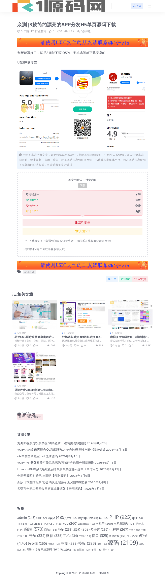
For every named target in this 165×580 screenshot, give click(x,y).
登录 (138, 5)
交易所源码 (124, 523)
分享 (113, 279)
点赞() (142, 279)
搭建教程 (117, 536)
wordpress (86, 523)
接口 (100, 535)
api (41, 518)
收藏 (127, 279)
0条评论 (86, 31)
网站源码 (68, 549)
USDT (55, 523)
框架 (69, 543)
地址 (65, 529)
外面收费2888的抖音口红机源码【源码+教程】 (34, 391)
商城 (50, 529)
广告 (22, 535)
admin (26, 517)
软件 (108, 549)
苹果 (96, 549)
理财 (33, 549)
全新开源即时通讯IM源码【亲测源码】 (43, 476)
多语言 (99, 529)
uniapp (41, 523)
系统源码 (50, 549)
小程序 (118, 529)
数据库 (37, 543)
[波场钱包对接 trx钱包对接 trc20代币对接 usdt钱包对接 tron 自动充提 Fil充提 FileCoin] (82, 315)
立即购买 (84, 222)
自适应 (84, 549)
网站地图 (104, 573)
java (71, 518)
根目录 (54, 543)
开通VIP (84, 231)
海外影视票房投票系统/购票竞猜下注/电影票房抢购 (51, 443)
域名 (81, 529)
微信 (54, 535)
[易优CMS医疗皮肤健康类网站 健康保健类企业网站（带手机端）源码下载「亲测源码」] (34, 315)
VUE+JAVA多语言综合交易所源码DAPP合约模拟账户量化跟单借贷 (61, 449)
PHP (120, 517)
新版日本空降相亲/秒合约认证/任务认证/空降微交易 (52, 482)
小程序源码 (137, 529)
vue (70, 523)
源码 (122, 542)
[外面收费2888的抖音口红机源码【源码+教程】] (34, 367)
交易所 (104, 523)
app (56, 517)
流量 (102, 543)
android (29, 272)
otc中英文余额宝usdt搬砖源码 (37, 456)
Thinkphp (25, 523)
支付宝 (132, 536)
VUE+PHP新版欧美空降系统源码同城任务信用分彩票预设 (55, 462)
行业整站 (40, 31)
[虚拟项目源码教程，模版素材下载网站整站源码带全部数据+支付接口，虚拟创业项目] (130, 315)
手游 (85, 536)
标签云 (94, 573)
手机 (70, 535)
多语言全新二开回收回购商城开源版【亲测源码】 (50, 489)
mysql (86, 518)
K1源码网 (84, 573)
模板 (87, 543)
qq (137, 518)
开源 (37, 535)
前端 (33, 529)
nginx (101, 518)
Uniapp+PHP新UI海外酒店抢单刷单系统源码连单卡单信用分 (58, 469)
